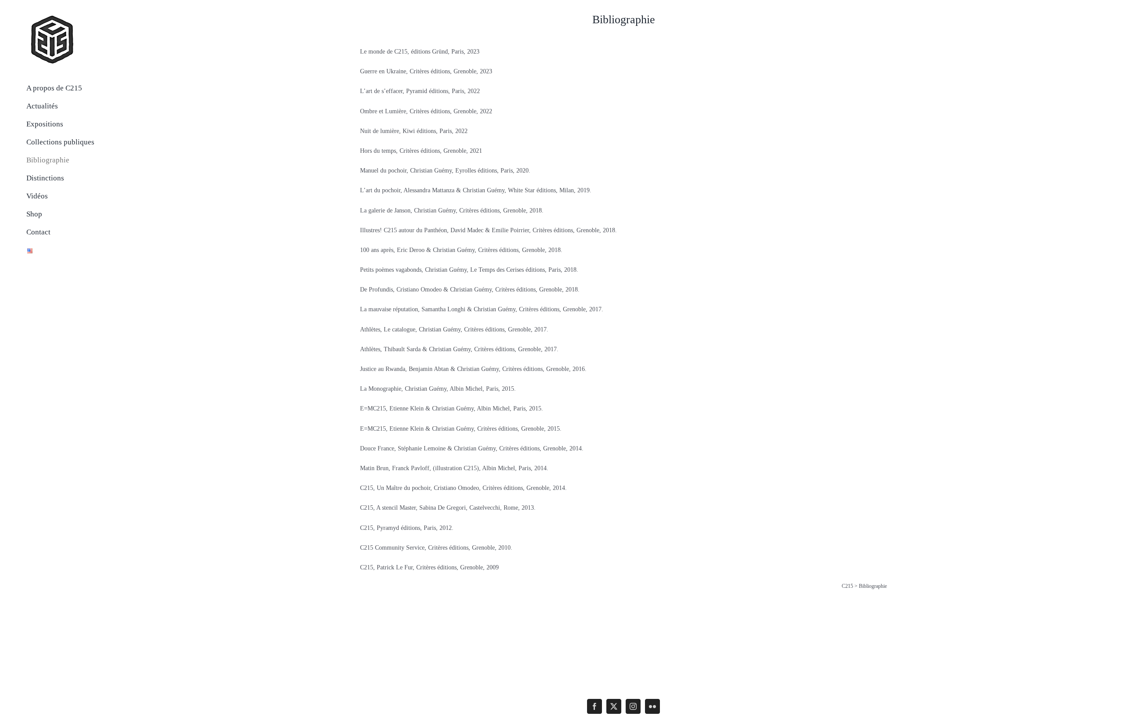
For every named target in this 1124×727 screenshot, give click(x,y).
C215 (847, 586)
